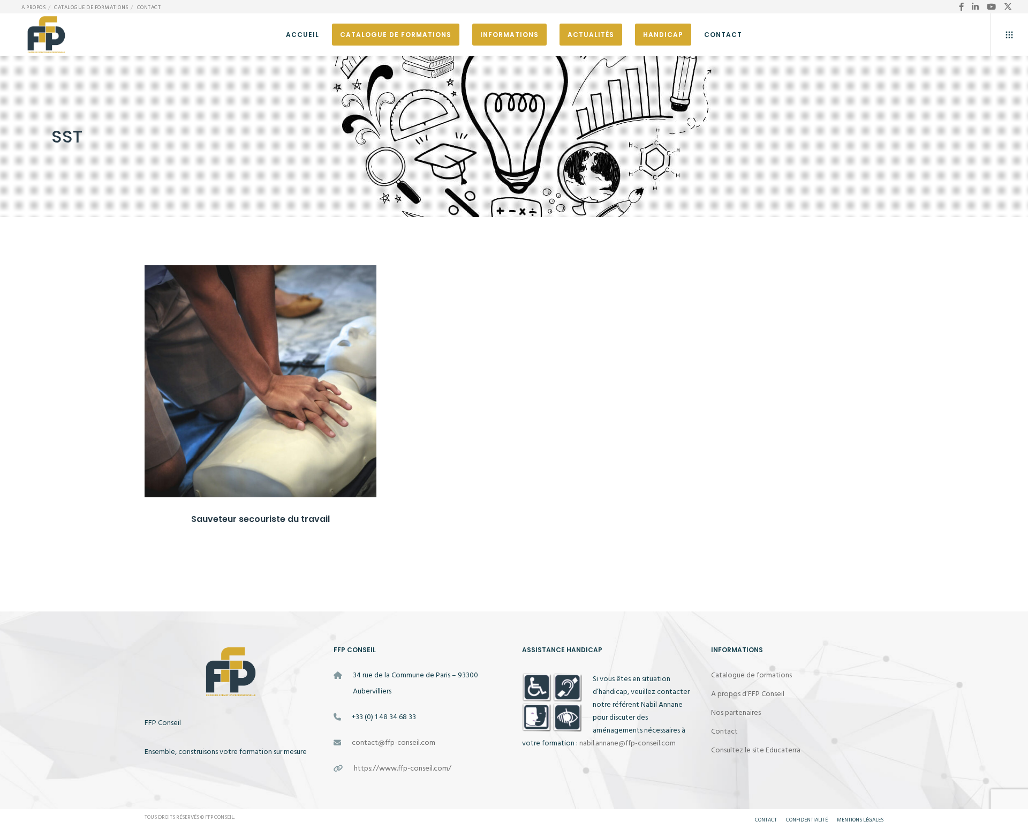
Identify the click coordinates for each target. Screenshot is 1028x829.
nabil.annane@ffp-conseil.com (627, 743)
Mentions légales (860, 820)
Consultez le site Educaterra (755, 750)
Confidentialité (807, 820)
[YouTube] (991, 7)
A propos (33, 7)
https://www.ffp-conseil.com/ (402, 768)
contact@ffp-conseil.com (393, 742)
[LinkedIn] (975, 7)
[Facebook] (961, 7)
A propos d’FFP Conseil (747, 694)
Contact (149, 7)
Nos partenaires (736, 712)
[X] (1008, 7)
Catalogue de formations (91, 7)
